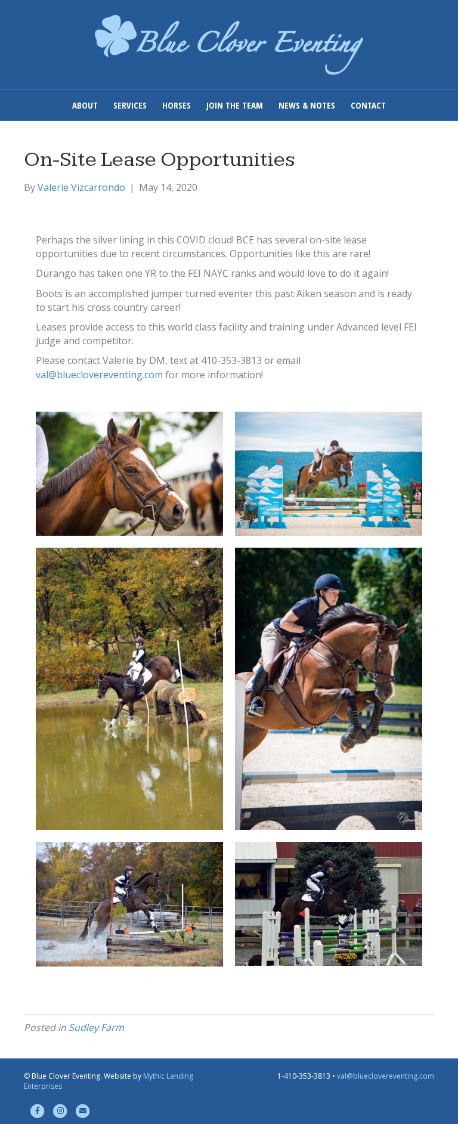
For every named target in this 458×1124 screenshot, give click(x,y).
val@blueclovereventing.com (99, 374)
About (85, 105)
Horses (176, 105)
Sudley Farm (96, 1027)
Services (130, 105)
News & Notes (306, 105)
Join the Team (234, 105)
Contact (368, 105)
